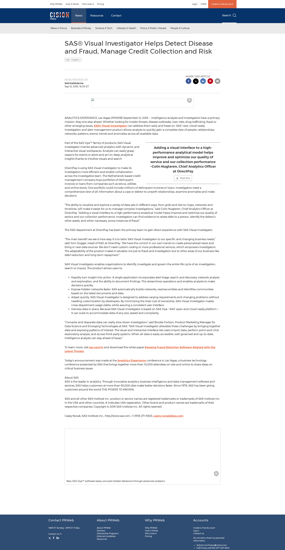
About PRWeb (104, 528)
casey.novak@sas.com (168, 415)
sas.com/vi (96, 347)
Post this (185, 178)
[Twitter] (50, 537)
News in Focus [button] (59, 28)
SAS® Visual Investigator (110, 125)
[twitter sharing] (196, 81)
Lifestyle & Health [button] (126, 28)
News (78, 15)
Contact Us (54, 534)
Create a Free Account (222, 4)
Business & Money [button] (81, 28)
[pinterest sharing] (210, 81)
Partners (101, 530)
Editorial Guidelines (106, 536)
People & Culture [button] (180, 28)
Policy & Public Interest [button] (153, 28)
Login (194, 4)
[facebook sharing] (188, 81)
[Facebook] (53, 537)
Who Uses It (88, 4)
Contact (116, 15)
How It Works (72, 4)
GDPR (203, 4)
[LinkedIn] (58, 537)
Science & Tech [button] (103, 28)
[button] (142, 99)
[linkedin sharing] (203, 81)
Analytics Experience (131, 360)
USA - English (72, 60)
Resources (96, 15)
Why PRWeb (56, 4)
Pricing (100, 4)
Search (226, 15)
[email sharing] (217, 81)
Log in (196, 530)
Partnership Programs (108, 533)
